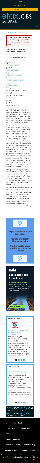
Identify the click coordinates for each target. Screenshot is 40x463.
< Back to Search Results (15, 32)
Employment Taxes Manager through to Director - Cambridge (18, 332)
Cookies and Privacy (13, 445)
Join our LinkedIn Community (17, 450)
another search (13, 42)
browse (24, 42)
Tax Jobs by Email (12, 428)
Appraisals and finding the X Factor (20, 372)
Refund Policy (29, 445)
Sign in (20, 1)
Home (7, 423)
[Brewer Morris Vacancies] (19, 58)
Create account (20, 5)
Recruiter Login (20, 9)
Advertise (26, 428)
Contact (8, 434)
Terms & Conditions (12, 439)
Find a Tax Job (18, 423)
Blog (33, 450)
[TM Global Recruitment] (20, 325)
